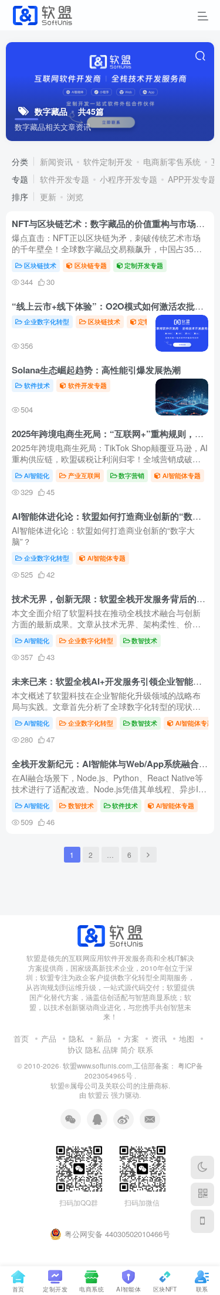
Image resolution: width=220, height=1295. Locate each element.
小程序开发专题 (128, 179)
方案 (131, 1038)
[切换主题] (202, 1167)
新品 (103, 1038)
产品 (48, 1038)
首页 (21, 1038)
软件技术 (37, 385)
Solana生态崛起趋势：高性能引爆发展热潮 (96, 369)
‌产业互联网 (84, 475)
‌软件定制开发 (108, 161)
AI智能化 (36, 475)
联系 (145, 1049)
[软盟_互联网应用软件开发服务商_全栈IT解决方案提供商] (110, 934)
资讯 (159, 1038)
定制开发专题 (143, 265)
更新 (48, 196)
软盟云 (98, 1095)
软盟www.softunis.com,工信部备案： (119, 1065)
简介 (128, 1049)
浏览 (75, 196)
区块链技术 (40, 265)
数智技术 (144, 640)
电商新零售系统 (172, 161)
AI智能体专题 (182, 475)
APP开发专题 (192, 179)
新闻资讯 (56, 161)
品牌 (110, 1049)
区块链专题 (91, 265)
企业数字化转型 (46, 321)
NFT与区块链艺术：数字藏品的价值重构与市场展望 (113, 223)
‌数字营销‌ (131, 475)
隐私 (76, 1038)
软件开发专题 (64, 179)
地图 (186, 1038)
